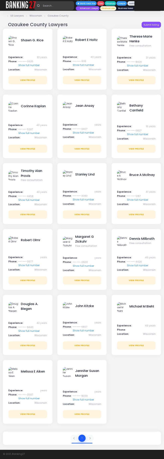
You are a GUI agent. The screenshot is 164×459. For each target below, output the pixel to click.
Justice (132, 3)
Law (101, 3)
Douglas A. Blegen (29, 306)
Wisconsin (35, 15)
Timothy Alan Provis (31, 173)
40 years (96, 57)
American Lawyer (89, 8)
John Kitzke (84, 306)
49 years (150, 325)
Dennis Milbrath (142, 238)
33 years (42, 57)
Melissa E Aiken (33, 371)
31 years (151, 57)
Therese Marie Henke (140, 39)
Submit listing (151, 24)
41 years (151, 191)
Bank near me (87, 3)
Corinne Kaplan (33, 106)
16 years (151, 126)
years (97, 124)
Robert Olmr (30, 240)
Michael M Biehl (141, 306)
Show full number (29, 65)
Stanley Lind (85, 174)
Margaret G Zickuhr (84, 239)
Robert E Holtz (86, 40)
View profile (27, 80)
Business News (125, 8)
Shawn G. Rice (32, 40)
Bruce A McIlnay (142, 174)
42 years (42, 323)
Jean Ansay (84, 105)
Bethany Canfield (136, 108)
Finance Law (108, 8)
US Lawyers (17, 15)
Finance (110, 3)
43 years (42, 192)
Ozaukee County (58, 15)
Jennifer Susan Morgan (87, 373)
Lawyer (121, 3)
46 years (150, 257)
